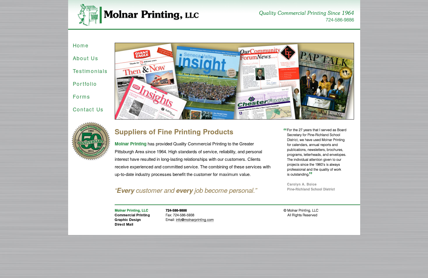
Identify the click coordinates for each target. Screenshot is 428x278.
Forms (81, 96)
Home (81, 45)
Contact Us (88, 109)
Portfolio (85, 83)
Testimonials (90, 70)
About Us (85, 58)
